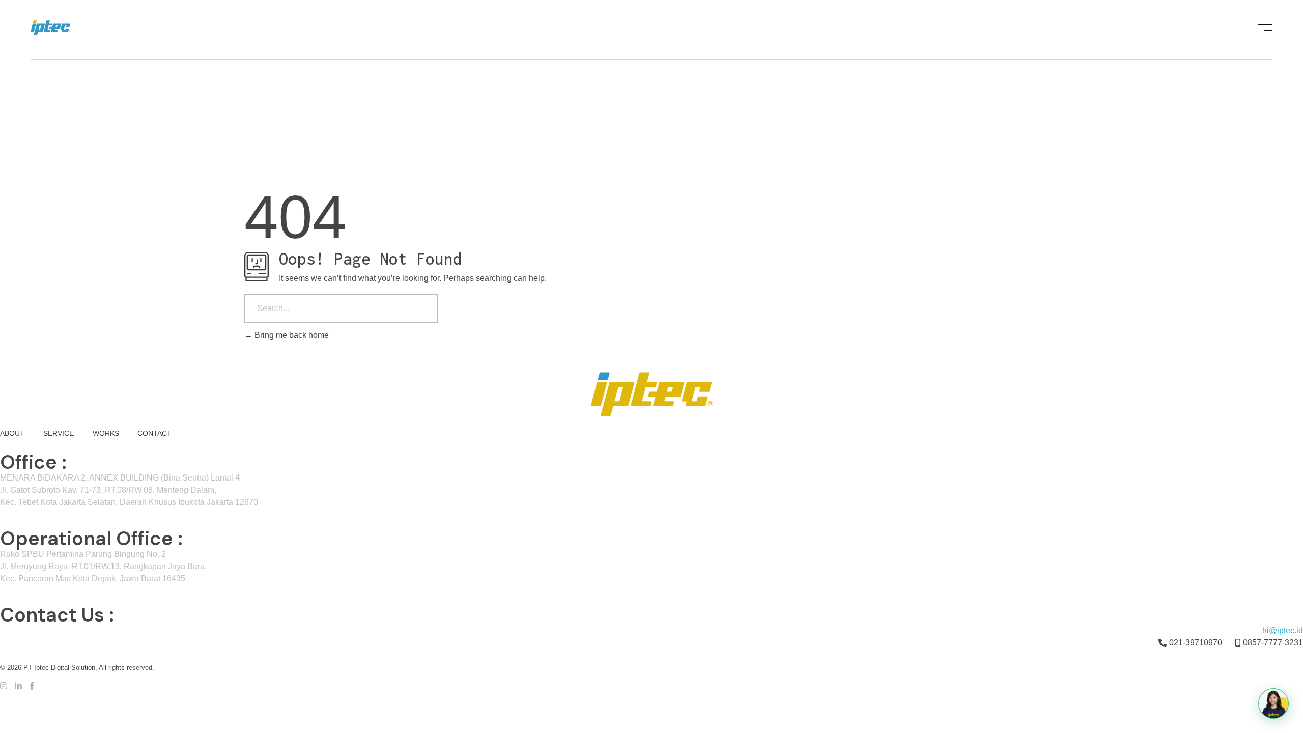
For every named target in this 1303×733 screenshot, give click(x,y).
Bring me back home (290, 335)
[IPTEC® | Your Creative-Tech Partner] (70, 27)
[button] (1273, 703)
